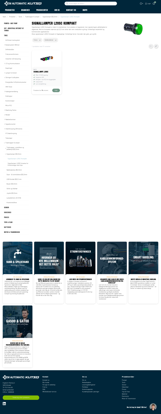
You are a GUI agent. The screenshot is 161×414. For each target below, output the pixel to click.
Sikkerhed (125, 387)
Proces (124, 389)
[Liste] (151, 46)
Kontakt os (45, 380)
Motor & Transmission (129, 399)
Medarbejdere (86, 382)
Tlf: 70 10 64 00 (8, 387)
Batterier (124, 394)
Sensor (124, 385)
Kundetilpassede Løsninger (90, 392)
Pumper (124, 380)
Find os (44, 387)
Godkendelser (49, 40)
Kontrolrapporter (87, 389)
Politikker (85, 387)
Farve (35, 40)
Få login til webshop (48, 385)
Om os (84, 380)
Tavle (123, 382)
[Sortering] (156, 46)
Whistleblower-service (49, 392)
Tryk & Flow (126, 392)
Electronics (125, 396)
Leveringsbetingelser (88, 385)
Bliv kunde (45, 382)
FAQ (43, 389)
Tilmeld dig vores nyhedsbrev (21, 397)
